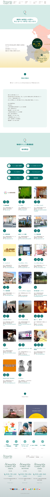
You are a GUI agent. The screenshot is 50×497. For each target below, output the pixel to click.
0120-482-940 (40, 475)
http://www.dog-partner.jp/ (40, 354)
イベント (30, 2)
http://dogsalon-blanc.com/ (25, 267)
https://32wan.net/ (23, 209)
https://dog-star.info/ (23, 296)
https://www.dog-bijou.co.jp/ (40, 267)
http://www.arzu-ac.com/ (40, 238)
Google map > (10, 482)
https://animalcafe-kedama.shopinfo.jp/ (24, 325)
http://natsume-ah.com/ (9, 238)
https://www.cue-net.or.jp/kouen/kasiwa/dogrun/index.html (40, 296)
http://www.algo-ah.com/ (9, 295)
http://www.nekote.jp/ (39, 325)
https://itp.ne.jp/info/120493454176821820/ (40, 210)
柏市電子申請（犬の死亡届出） (14, 96)
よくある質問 (35, 2)
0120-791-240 (11, 475)
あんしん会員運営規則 (30, 457)
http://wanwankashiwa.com (25, 355)
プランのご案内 (21, 2)
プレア (42, 457)
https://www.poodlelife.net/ (9, 267)
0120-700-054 (25, 475)
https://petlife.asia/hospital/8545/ (24, 239)
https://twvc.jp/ (7, 209)
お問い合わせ (41, 2)
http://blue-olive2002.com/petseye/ (9, 353)
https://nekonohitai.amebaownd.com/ (9, 325)
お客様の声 (26, 2)
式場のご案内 (15, 2)
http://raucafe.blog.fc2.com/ (25, 382)
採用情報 (45, 2)
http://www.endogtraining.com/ (10, 382)
